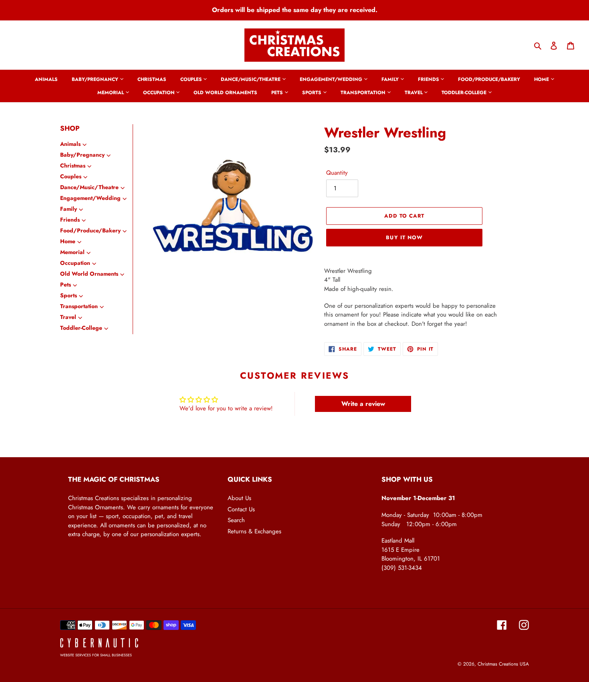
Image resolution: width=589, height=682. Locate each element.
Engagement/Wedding (90, 198)
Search (236, 520)
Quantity (337, 172)
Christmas (72, 165)
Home (67, 241)
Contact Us (241, 509)
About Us (239, 498)
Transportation (79, 306)
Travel (68, 317)
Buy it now (404, 237)
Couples (70, 176)
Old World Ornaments (89, 274)
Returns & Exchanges (254, 531)
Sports (68, 295)
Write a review (363, 403)
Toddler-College (81, 328)
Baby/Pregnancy (82, 155)
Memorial (72, 252)
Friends (70, 220)
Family (68, 209)
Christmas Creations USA (503, 664)
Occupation (75, 263)
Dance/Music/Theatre (89, 187)
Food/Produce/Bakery (90, 230)
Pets (65, 284)
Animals (70, 144)
